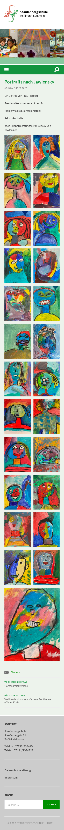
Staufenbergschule (30, 823)
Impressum (11, 777)
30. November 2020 (15, 88)
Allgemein (15, 672)
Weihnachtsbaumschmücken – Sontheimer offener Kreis (28, 699)
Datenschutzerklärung (17, 770)
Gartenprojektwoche (16, 684)
